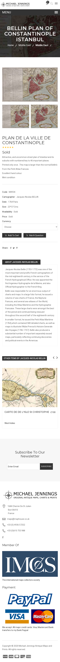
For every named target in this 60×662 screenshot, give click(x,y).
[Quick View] (30, 388)
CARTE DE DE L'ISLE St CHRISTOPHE (27, 412)
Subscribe (46, 466)
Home (11, 45)
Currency (6, 221)
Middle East (24, 45)
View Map (45, 407)
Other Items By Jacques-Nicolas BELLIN (24, 358)
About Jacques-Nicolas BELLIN (21, 262)
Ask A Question (36, 235)
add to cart (13, 235)
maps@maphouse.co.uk (18, 519)
